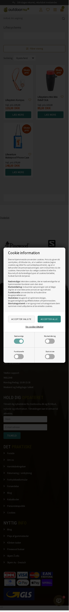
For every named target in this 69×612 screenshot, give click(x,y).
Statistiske (50, 351)
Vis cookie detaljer (34, 326)
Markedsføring (50, 336)
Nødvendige (18, 336)
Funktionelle (19, 351)
